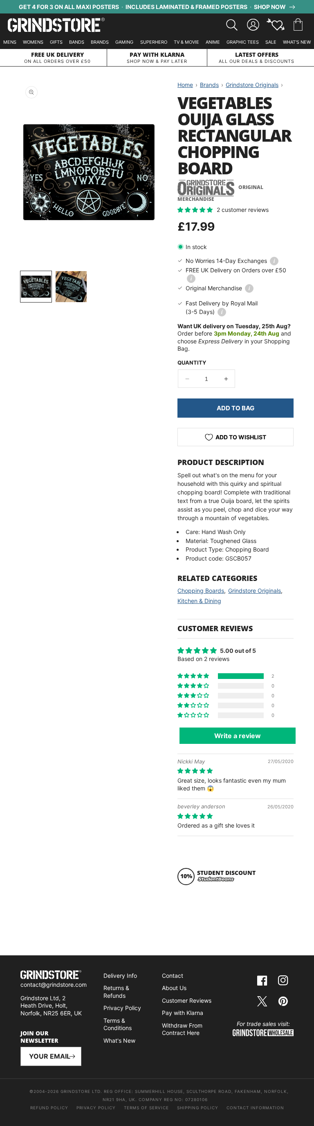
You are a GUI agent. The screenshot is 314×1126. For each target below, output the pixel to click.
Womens (33, 42)
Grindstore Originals (254, 590)
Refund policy (49, 1107)
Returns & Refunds (116, 991)
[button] (298, 24)
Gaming (124, 42)
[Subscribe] (72, 1056)
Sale (270, 42)
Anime (213, 42)
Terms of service (146, 1107)
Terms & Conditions (117, 1024)
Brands (100, 42)
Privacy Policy (122, 1007)
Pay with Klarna (182, 1012)
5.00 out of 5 (238, 650)
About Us (174, 987)
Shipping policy (197, 1107)
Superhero (153, 42)
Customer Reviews (186, 1000)
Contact (172, 975)
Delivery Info (120, 975)
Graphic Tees (243, 42)
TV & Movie (186, 42)
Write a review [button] (237, 736)
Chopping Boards (200, 590)
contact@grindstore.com (53, 984)
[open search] (232, 24)
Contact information (255, 1107)
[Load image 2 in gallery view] (71, 286)
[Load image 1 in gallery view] (36, 286)
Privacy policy (96, 1107)
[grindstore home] (50, 975)
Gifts (56, 42)
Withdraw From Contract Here (182, 1029)
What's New (297, 42)
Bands (76, 42)
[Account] (253, 24)
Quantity (191, 362)
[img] (195, 770)
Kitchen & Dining (199, 600)
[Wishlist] (275, 24)
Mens (9, 42)
